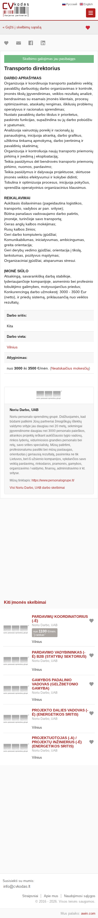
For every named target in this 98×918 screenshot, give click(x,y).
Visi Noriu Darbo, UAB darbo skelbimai (37, 488)
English (88, 4)
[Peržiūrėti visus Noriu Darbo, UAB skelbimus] (16, 629)
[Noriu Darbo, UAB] (49, 395)
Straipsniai (30, 896)
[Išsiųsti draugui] (20, 43)
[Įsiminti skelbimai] (88, 27)
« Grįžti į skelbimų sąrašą (22, 27)
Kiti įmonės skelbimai (25, 602)
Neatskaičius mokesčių (70, 368)
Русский (71, 4)
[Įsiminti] (7, 43)
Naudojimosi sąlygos (79, 896)
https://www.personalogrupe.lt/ (53, 480)
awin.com (88, 913)
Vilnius (12, 347)
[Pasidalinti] (32, 43)
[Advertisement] (49, 547)
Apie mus (51, 896)
